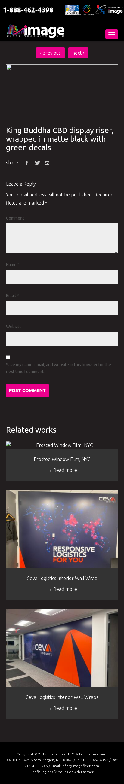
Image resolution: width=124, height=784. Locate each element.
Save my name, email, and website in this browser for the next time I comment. (58, 368)
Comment (16, 218)
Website (14, 326)
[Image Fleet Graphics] (35, 30)
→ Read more (62, 470)
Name (13, 264)
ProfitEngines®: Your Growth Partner (62, 772)
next (78, 53)
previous (50, 53)
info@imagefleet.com (80, 766)
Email (12, 295)
